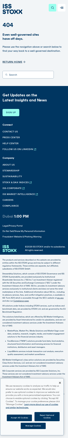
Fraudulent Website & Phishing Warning (22, 236)
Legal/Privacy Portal (12, 226)
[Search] (52, 7)
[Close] (59, 382)
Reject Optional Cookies (47, 416)
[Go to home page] (12, 9)
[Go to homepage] (9, 248)
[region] (32, 406)
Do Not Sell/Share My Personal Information (24, 231)
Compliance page (21, 301)
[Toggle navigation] (61, 7)
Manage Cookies (33, 426)
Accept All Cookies (19, 418)
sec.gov (60, 298)
